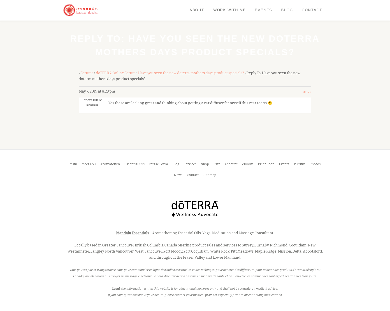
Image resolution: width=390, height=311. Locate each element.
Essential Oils (134, 164)
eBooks (247, 164)
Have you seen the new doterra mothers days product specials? (191, 73)
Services (190, 164)
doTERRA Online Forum (116, 73)
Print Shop (266, 164)
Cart (217, 164)
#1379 (307, 92)
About (197, 10)
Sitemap (210, 175)
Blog (287, 10)
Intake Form (158, 164)
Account (231, 164)
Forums (87, 73)
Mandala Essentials (132, 233)
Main (73, 164)
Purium (299, 164)
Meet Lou (88, 164)
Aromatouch (110, 164)
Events (263, 10)
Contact (312, 10)
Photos (315, 164)
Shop (205, 164)
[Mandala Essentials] (81, 10)
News (178, 175)
